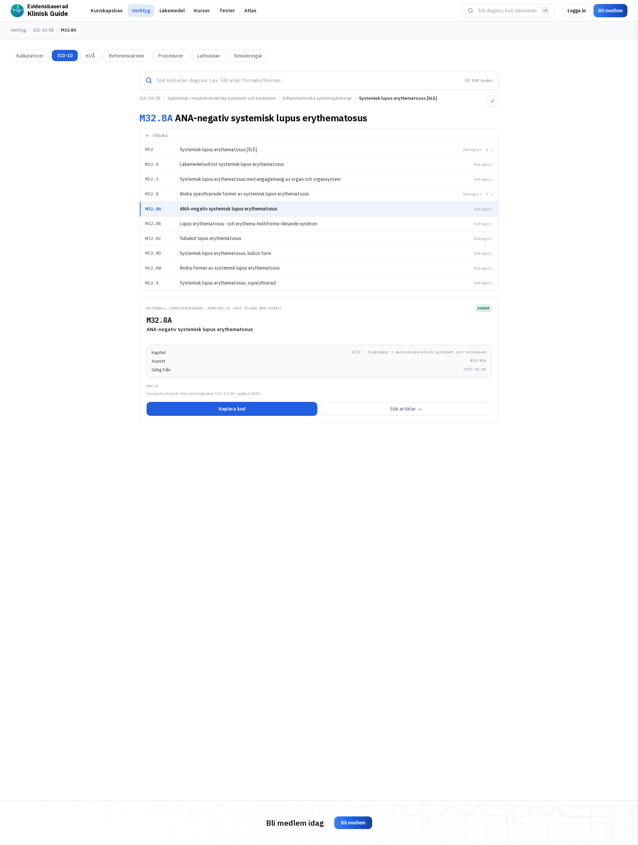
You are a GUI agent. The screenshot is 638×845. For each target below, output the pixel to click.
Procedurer (170, 56)
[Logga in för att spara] (492, 101)
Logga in (577, 11)
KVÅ (90, 56)
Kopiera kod (232, 409)
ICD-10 (64, 56)
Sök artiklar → (406, 409)
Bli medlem (610, 11)
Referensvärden (126, 56)
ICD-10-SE (43, 30)
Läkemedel (172, 10)
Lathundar (208, 56)
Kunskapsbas (107, 10)
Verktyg (141, 10)
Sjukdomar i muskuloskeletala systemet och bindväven (221, 98)
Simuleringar (248, 56)
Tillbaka (160, 135)
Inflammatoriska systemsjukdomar (317, 98)
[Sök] (471, 11)
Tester (227, 10)
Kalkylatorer (30, 56)
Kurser (202, 10)
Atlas (250, 10)
